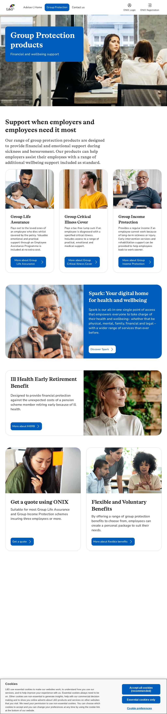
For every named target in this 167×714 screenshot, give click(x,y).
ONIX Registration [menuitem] (149, 10)
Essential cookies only (141, 699)
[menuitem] (129, 7)
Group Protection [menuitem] (57, 7)
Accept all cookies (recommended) (141, 689)
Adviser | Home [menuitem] (32, 7)
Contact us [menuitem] (78, 7)
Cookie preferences (139, 708)
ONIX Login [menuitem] (129, 10)
